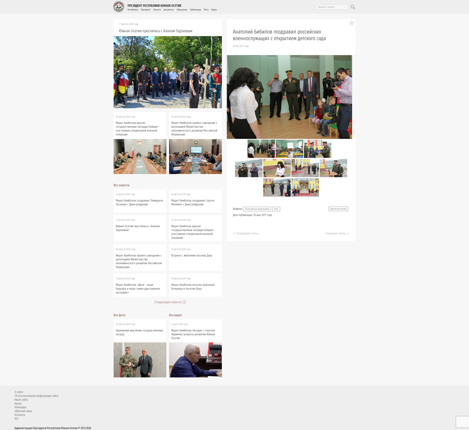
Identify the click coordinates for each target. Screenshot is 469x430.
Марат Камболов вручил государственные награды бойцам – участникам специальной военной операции (138, 128)
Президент (146, 9)
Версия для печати (338, 209)
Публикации (195, 9)
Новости (157, 9)
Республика (133, 9)
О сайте (18, 392)
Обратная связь (23, 411)
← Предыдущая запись (246, 233)
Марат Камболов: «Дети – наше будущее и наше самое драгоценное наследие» (138, 288)
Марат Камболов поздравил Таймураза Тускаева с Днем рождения (139, 202)
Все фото (119, 315)
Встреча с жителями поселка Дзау (191, 255)
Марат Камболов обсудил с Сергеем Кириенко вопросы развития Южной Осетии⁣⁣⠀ (193, 334)
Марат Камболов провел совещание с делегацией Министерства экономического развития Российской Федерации (194, 128)
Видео (214, 9)
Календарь (20, 407)
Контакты (19, 415)
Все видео (175, 315)
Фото (206, 9)
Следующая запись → (337, 233)
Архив (17, 403)
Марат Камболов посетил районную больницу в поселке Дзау (193, 287)
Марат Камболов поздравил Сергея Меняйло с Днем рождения (192, 202)
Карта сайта (21, 399)
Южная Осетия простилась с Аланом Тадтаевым (155, 30)
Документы (169, 9)
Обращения (182, 9)
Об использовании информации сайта (36, 396)
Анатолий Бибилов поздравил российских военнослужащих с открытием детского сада (279, 35)
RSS (16, 418)
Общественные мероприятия (257, 209)
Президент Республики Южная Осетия (154, 6)
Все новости (121, 185)
